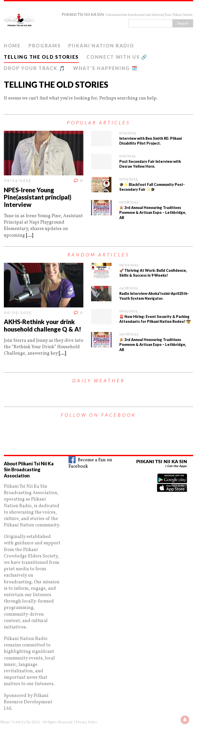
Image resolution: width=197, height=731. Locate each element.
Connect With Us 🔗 (116, 57)
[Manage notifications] (185, 720)
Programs (44, 45)
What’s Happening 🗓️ (105, 68)
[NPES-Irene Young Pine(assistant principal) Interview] (43, 172)
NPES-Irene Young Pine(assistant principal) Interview (37, 197)
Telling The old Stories (41, 57)
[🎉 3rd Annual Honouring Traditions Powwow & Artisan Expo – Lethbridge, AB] (101, 212)
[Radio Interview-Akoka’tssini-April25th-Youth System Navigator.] (101, 298)
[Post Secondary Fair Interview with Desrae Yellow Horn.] (101, 166)
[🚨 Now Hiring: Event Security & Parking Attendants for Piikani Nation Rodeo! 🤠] (101, 321)
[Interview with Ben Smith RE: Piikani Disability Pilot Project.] (101, 143)
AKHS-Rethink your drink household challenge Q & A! (42, 325)
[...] (29, 235)
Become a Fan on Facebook (90, 463)
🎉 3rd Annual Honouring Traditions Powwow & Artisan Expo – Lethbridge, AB (152, 212)
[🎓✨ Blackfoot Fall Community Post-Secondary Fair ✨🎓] (101, 189)
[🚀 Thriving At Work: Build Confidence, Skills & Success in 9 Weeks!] (101, 275)
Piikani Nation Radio (101, 45)
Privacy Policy (86, 722)
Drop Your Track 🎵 (34, 68)
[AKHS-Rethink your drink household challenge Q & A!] (43, 304)
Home (12, 45)
